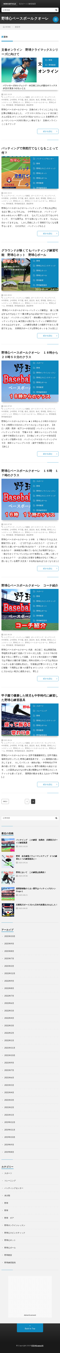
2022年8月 (9, 988)
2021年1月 (9, 1115)
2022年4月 (9, 1018)
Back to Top (30, 1328)
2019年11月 (9, 1130)
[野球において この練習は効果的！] (8, 877)
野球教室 (52, 65)
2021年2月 (9, 1107)
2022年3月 (9, 1025)
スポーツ (39, 363)
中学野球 (4, 100)
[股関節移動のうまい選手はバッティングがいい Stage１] (8, 893)
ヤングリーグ (50, 97)
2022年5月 (9, 1010)
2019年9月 (9, 1144)
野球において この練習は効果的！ (31, 872)
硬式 (26, 100)
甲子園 (20, 100)
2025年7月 (9, 958)
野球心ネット (18, 102)
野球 (50, 60)
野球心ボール (41, 178)
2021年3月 (9, 1100)
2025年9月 (9, 943)
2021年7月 (9, 1070)
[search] (56, 10)
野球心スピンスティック (46, 168)
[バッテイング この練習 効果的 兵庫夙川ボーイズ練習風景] (8, 845)
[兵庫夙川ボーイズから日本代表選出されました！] (8, 910)
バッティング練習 (23, 97)
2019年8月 (9, 1152)
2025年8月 (9, 951)
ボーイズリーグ (37, 97)
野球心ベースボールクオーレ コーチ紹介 (29, 585)
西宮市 (32, 100)
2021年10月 (9, 1055)
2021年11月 (9, 1048)
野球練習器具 (20, 105)
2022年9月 (9, 981)
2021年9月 (9, 1062)
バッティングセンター (45, 159)
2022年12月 (9, 973)
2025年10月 (9, 936)
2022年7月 (9, 996)
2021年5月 (9, 1085)
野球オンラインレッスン (46, 373)
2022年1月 (9, 1040)
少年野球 (13, 100)
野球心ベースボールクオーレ (25, 18)
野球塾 (43, 100)
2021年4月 (9, 1092)
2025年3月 (9, 966)
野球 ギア (9, 1218)
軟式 (37, 100)
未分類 (7, 1195)
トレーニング (41, 711)
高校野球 (29, 105)
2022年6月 (9, 1003)
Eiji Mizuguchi (37, 1345)
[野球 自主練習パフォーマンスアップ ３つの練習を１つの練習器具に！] (8, 861)
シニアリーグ (9, 97)
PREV (5, 801)
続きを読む (48, 131)
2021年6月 (9, 1077)
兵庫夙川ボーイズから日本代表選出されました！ (37, 904)
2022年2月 (9, 1033)
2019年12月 (9, 1122)
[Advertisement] (30, 1294)
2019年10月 (9, 1137)
